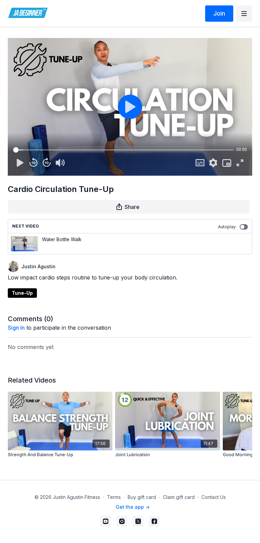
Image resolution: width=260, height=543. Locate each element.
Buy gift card (142, 497)
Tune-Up (22, 293)
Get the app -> (133, 507)
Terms (114, 497)
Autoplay (227, 226)
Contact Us (213, 497)
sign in (16, 327)
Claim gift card (179, 497)
